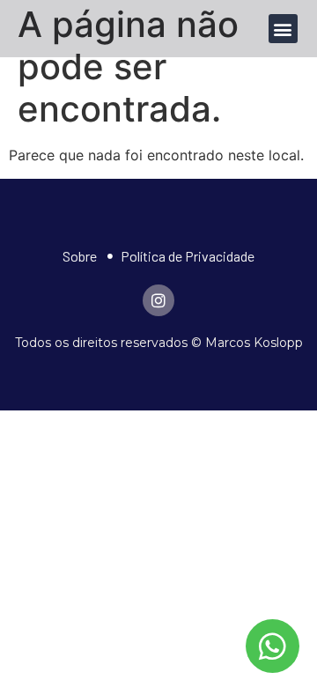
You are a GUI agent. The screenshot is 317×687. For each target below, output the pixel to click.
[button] (283, 28)
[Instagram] (158, 300)
